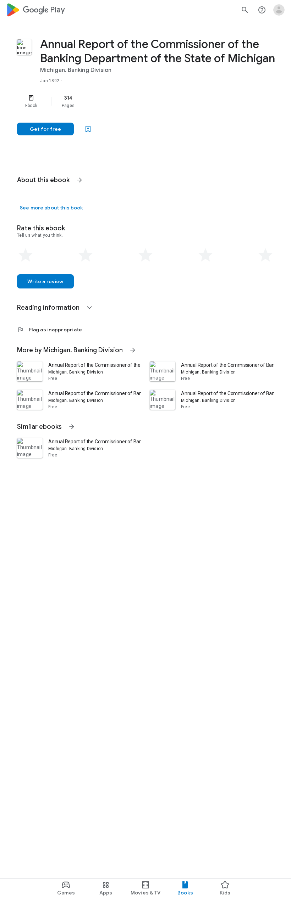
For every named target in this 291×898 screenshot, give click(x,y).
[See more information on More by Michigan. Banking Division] (132, 350)
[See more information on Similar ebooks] (71, 426)
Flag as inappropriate (49, 329)
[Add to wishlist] (88, 128)
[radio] (25, 255)
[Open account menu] (278, 9)
